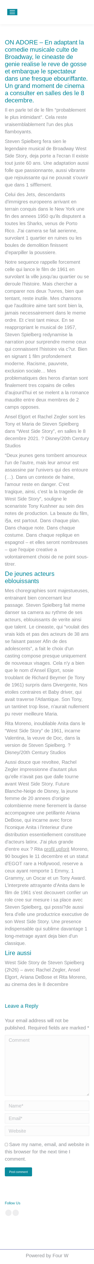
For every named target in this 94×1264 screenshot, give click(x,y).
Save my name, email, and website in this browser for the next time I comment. (47, 1152)
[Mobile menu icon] (12, 12)
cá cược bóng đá (17, 1227)
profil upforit (56, 849)
